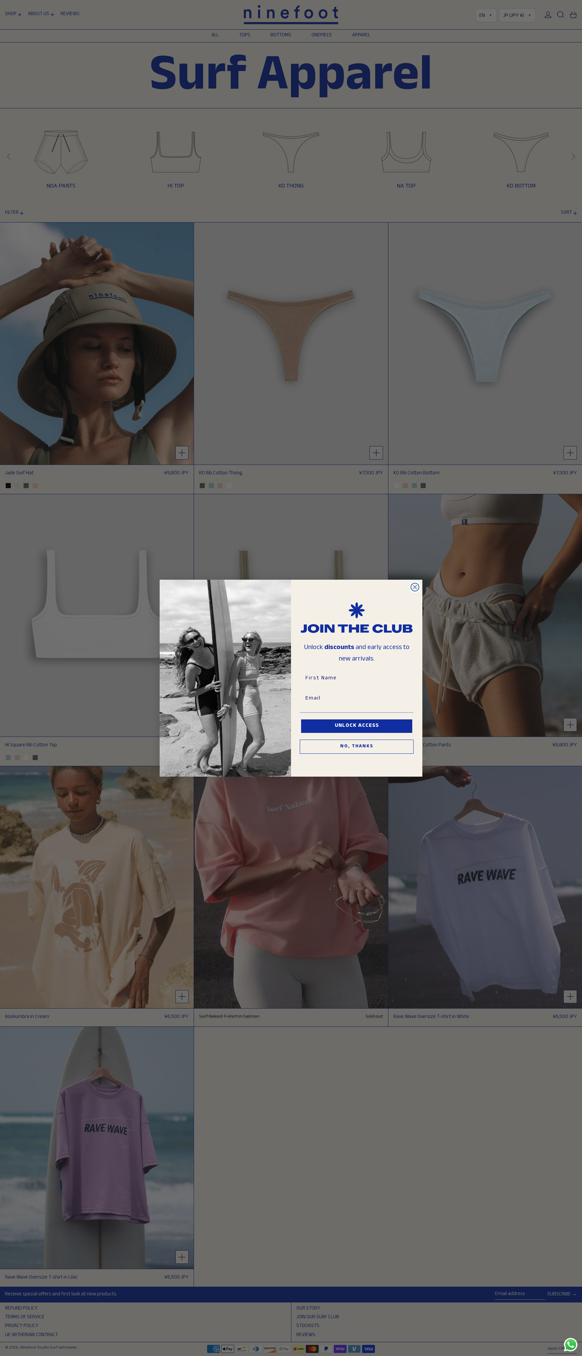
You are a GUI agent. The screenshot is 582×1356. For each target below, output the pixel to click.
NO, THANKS (357, 747)
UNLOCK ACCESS (357, 726)
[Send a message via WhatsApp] (571, 1345)
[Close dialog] (415, 587)
